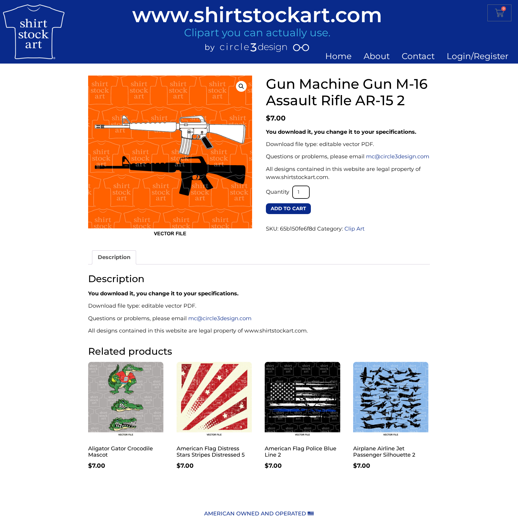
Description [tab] (114, 257)
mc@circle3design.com (397, 156)
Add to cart (288, 208)
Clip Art (354, 228)
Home (338, 56)
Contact (418, 56)
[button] (241, 86)
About (377, 56)
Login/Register (477, 56)
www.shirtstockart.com (257, 14)
